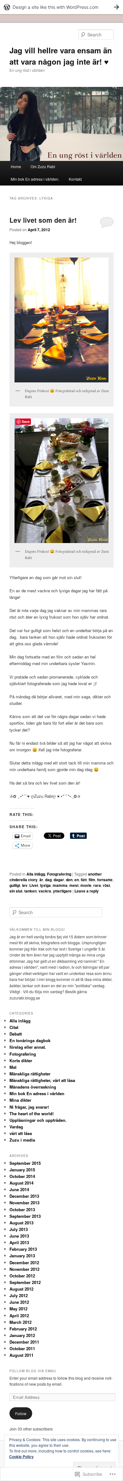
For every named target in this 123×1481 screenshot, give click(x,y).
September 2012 (25, 1282)
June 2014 (19, 1189)
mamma (60, 885)
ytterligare (62, 891)
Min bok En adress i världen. (35, 179)
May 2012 (18, 1309)
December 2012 (24, 1262)
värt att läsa (20, 1133)
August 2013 (21, 1223)
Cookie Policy (21, 1456)
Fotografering (59, 874)
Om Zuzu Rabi (43, 166)
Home (16, 166)
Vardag (16, 1127)
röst (106, 885)
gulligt (14, 885)
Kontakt (75, 179)
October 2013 (22, 1209)
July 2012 (18, 1295)
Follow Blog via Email (33, 1371)
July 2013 (18, 1229)
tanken (30, 891)
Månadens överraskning (32, 1087)
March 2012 (20, 1322)
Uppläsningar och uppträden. (38, 1120)
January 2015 (22, 1170)
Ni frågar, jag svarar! (29, 1107)
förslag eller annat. (27, 1047)
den (69, 879)
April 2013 (19, 1242)
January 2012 (22, 1335)
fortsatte (105, 879)
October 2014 (22, 1176)
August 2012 (21, 1289)
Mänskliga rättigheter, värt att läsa (42, 1080)
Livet (33, 885)
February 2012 (23, 1329)
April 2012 (19, 1316)
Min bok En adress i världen (36, 1093)
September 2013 (25, 1216)
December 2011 (24, 1342)
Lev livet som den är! (43, 220)
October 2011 (22, 1348)
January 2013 (22, 1256)
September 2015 (25, 1163)
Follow (20, 1413)
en (76, 879)
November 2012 (24, 1269)
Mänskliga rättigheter (29, 1074)
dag (48, 879)
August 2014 (21, 1183)
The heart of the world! (31, 1113)
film (92, 879)
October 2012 (22, 1276)
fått (84, 879)
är (41, 879)
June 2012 (19, 1302)
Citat (13, 1027)
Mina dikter (20, 1100)
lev (24, 885)
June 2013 (19, 1236)
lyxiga (45, 885)
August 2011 (21, 1355)
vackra (44, 891)
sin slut (15, 891)
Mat (12, 1067)
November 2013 (24, 1203)
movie (85, 885)
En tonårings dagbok (29, 1040)
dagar (59, 879)
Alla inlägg (35, 874)
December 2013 (24, 1196)
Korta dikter (20, 1060)
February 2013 (23, 1249)
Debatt (15, 1034)
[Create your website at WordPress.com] (61, 7)
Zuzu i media (22, 1140)
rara (97, 885)
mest (74, 885)
